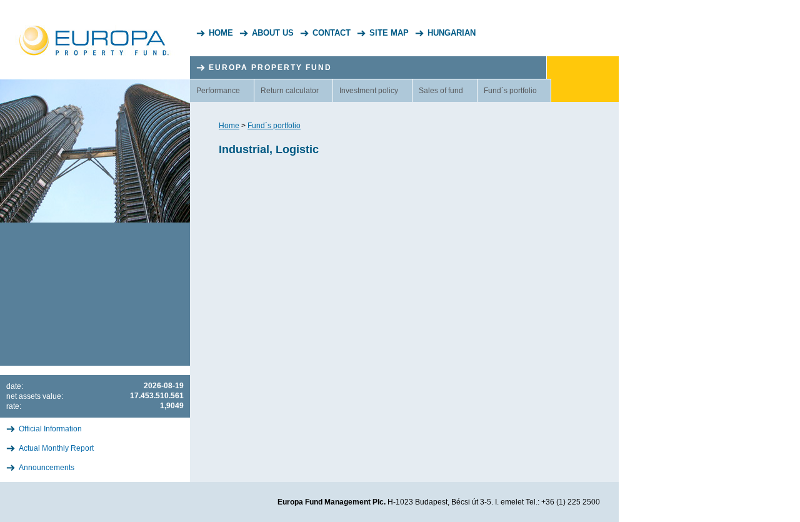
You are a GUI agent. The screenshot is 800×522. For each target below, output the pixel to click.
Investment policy (368, 90)
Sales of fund (441, 90)
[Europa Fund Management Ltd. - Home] (95, 28)
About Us (273, 33)
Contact (331, 33)
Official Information (50, 428)
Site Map (389, 33)
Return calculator (290, 90)
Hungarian (452, 33)
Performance (218, 90)
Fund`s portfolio (510, 90)
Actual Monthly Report (56, 448)
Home (221, 33)
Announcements (46, 467)
